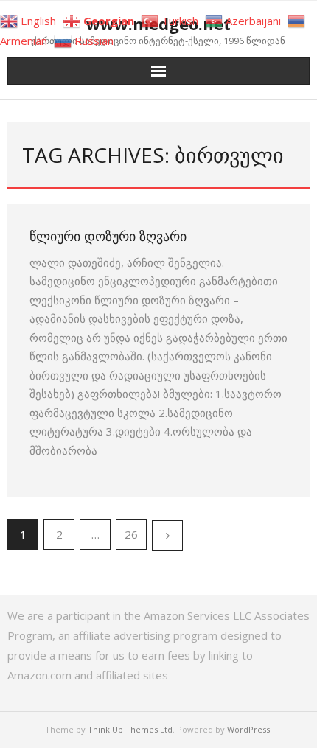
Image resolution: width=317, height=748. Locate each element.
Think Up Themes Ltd (130, 729)
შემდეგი (167, 535)
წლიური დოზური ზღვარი (108, 236)
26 (131, 534)
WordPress (248, 729)
